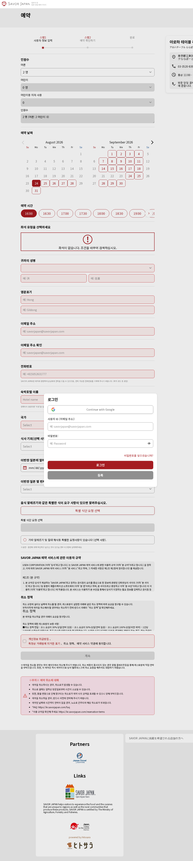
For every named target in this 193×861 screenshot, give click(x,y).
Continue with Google (101, 409)
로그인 (100, 465)
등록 (100, 475)
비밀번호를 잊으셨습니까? (138, 455)
